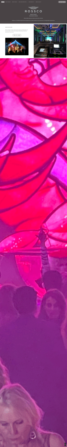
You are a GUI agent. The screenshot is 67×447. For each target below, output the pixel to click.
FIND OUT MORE (16, 35)
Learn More (5, 440)
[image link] (33, 9)
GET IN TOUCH (62, 1)
